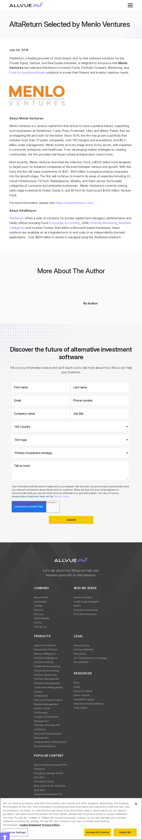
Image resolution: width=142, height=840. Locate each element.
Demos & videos (83, 691)
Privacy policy (81, 645)
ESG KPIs (39, 777)
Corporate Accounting (65, 223)
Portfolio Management (46, 679)
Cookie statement (84, 649)
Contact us (40, 626)
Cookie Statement (30, 824)
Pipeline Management (46, 704)
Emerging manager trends (48, 773)
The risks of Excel (44, 781)
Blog (76, 682)
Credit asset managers (86, 601)
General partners (83, 597)
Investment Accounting (47, 666)
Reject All (125, 832)
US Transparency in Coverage (90, 658)
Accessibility (81, 662)
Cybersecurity (41, 618)
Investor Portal (42, 708)
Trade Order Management (48, 687)
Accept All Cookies (97, 832)
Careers (38, 605)
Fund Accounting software (27, 72)
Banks (77, 605)
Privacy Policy (61, 496)
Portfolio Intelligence (46, 658)
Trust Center (80, 708)
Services (39, 614)
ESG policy (80, 653)
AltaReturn (16, 218)
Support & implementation (89, 703)
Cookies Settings (15, 832)
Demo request (82, 695)
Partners (38, 610)
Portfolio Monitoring (103, 223)
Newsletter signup (84, 699)
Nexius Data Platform (46, 649)
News (77, 686)
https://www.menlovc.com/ (74, 203)
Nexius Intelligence (44, 653)
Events (37, 622)
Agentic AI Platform (45, 645)
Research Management (47, 683)
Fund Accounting (43, 662)
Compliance (41, 695)
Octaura (38, 691)
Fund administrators (85, 614)
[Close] (136, 804)
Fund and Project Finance (48, 700)
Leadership (40, 601)
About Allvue (41, 597)
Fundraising (40, 712)
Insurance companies (86, 610)
